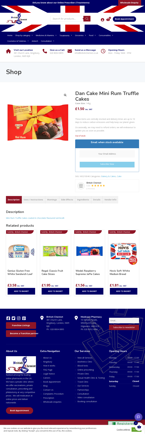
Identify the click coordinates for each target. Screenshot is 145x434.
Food (91, 35)
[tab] (14, 199)
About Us (47, 357)
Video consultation (85, 397)
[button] (65, 95)
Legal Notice (49, 373)
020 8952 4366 (91, 329)
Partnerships (83, 389)
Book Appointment (124, 19)
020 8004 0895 (57, 329)
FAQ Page (47, 369)
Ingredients (83, 199)
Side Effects (67, 199)
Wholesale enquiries (52, 401)
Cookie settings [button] (123, 429)
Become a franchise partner (23, 333)
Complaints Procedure (53, 393)
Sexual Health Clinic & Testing (91, 377)
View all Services (84, 357)
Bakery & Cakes (108, 176)
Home (9, 35)
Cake (119, 176)
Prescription (48, 398)
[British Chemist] (16, 18)
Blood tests (82, 365)
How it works (49, 365)
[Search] (86, 18)
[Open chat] (138, 417)
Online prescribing (85, 369)
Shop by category (22, 35)
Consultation (46, 41)
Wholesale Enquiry (129, 2)
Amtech (35, 41)
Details (96, 199)
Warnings (52, 199)
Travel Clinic (82, 381)
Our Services (83, 385)
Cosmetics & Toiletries (16, 41)
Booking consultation (87, 401)
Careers (46, 377)
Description (14, 199)
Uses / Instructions (33, 199)
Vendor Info (110, 199)
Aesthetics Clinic (84, 361)
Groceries (79, 35)
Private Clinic (83, 373)
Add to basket (21, 291)
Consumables (105, 35)
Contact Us (48, 389)
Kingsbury (47, 361)
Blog (45, 385)
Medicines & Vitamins (45, 35)
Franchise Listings (21, 325)
